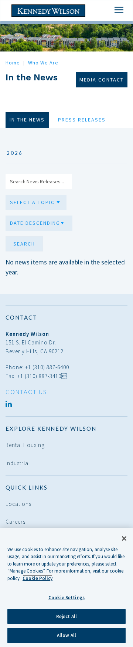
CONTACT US (26, 391)
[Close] (124, 538)
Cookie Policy (37, 578)
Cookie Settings (66, 597)
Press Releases (82, 119)
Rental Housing (25, 444)
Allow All (66, 635)
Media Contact (101, 79)
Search (24, 243)
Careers (15, 521)
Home (13, 62)
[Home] (48, 10)
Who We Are (43, 62)
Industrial (18, 463)
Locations (18, 503)
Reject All (66, 616)
